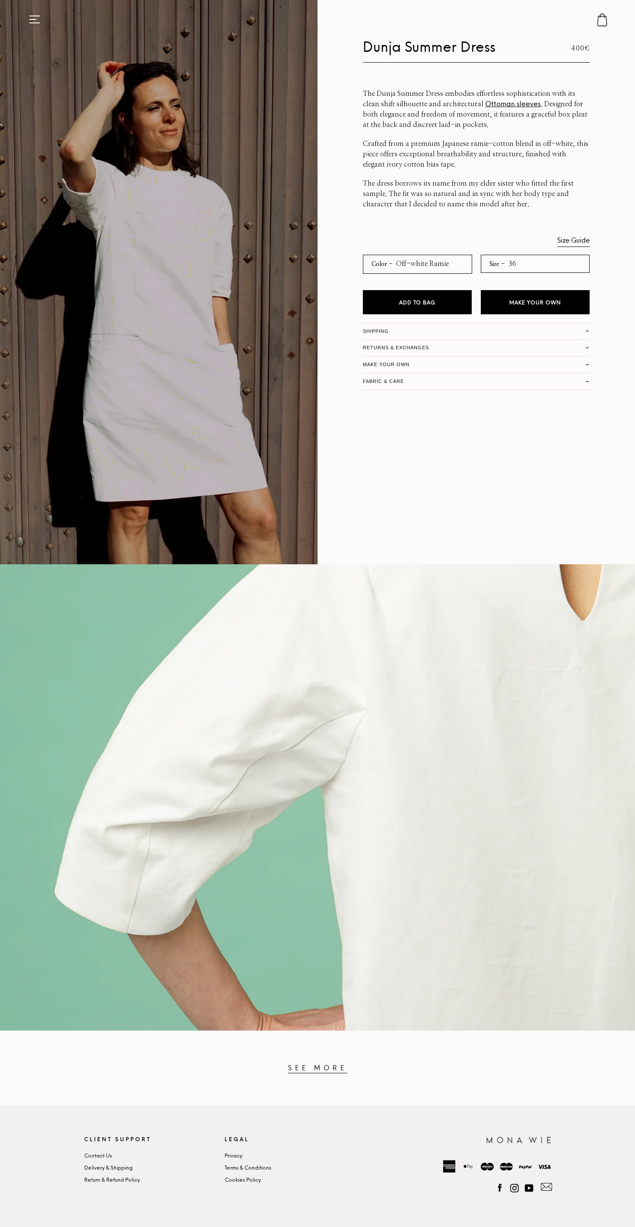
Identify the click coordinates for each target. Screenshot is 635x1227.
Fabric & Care (383, 381)
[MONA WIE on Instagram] (514, 1187)
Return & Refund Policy (112, 1180)
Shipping (376, 331)
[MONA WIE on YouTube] (529, 1187)
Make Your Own (535, 303)
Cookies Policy (243, 1180)
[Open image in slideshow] (159, 282)
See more (317, 1068)
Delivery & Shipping (108, 1168)
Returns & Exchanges (396, 347)
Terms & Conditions (248, 1168)
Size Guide (573, 241)
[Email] (545, 1187)
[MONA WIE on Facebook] (499, 1187)
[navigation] (35, 19)
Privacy (233, 1156)
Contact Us (98, 1156)
